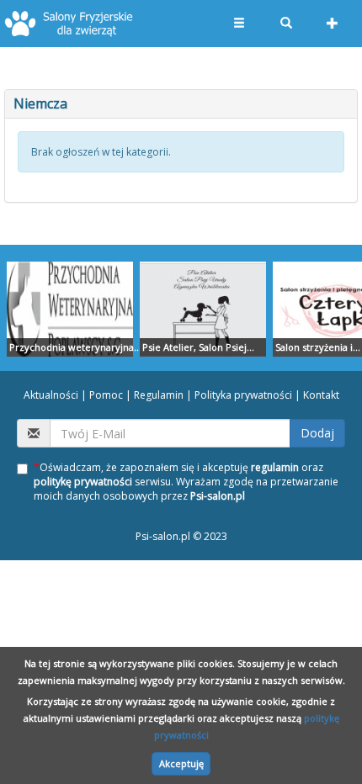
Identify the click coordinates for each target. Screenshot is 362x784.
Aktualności (51, 395)
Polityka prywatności (243, 395)
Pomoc (106, 395)
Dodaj (317, 433)
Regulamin (159, 395)
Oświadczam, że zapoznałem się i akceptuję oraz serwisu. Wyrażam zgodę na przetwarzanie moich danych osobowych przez (186, 481)
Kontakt (321, 395)
